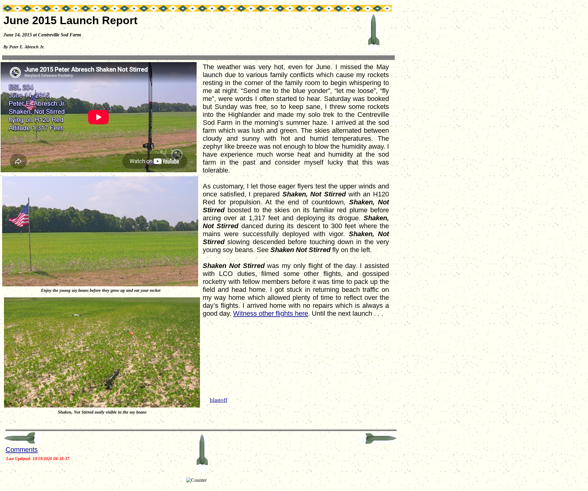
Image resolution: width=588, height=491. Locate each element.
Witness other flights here (270, 313)
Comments (22, 449)
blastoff (218, 400)
